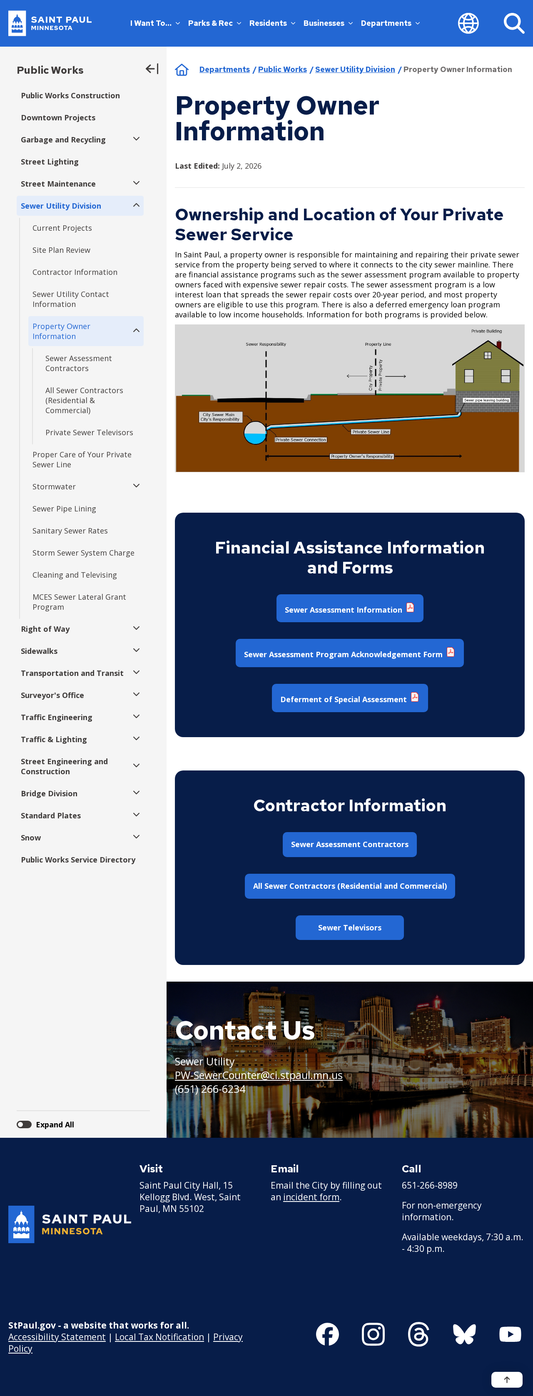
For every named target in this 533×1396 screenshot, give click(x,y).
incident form (311, 1197)
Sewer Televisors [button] (349, 927)
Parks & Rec (210, 23)
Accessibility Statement (57, 1337)
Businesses (324, 23)
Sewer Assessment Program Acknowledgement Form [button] (344, 654)
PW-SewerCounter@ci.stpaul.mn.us (259, 1075)
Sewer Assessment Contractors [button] (349, 844)
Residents (268, 23)
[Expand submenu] (134, 140)
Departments (386, 23)
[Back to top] (507, 1380)
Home (182, 69)
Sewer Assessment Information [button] (344, 610)
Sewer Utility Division (355, 69)
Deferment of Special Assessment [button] (344, 699)
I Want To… (151, 23)
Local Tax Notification (159, 1337)
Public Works (50, 70)
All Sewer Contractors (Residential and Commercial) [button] (350, 886)
